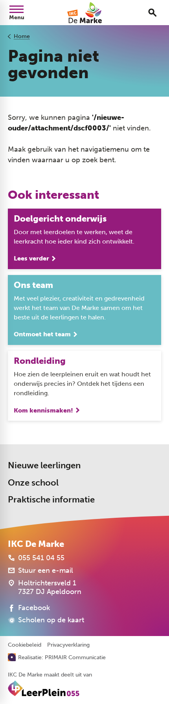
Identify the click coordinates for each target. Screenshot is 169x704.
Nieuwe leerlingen (44, 465)
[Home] (84, 12)
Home (22, 36)
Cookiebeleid (24, 645)
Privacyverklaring (68, 645)
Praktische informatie (51, 499)
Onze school (33, 482)
